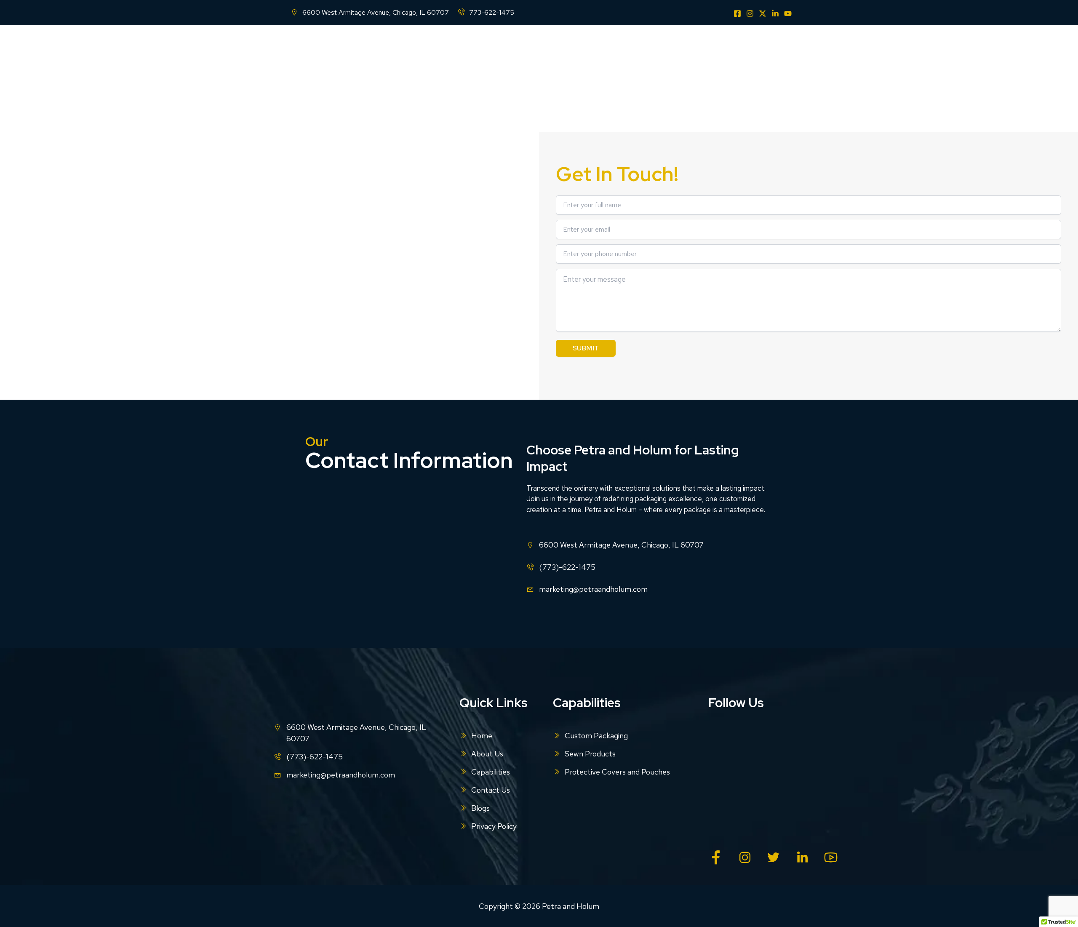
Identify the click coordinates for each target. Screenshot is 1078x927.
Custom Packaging (596, 735)
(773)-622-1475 (567, 567)
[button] (553, 48)
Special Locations (720, 48)
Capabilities (532, 48)
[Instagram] (750, 13)
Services (582, 48)
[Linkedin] (775, 13)
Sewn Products (590, 754)
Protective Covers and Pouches (617, 772)
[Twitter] (762, 13)
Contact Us (664, 48)
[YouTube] (788, 13)
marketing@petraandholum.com (593, 589)
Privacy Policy (494, 826)
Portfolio (621, 48)
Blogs (776, 48)
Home (451, 48)
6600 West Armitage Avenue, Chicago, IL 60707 (375, 12)
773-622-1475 (491, 12)
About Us (488, 48)
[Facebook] (737, 13)
